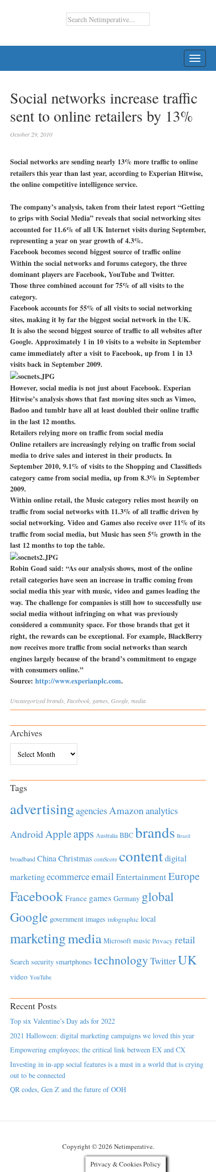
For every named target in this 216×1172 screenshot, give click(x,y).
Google (119, 701)
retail (185, 939)
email (102, 876)
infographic (123, 919)
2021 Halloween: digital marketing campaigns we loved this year (102, 1035)
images (95, 919)
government (66, 919)
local (148, 918)
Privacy (162, 940)
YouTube (40, 977)
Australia (107, 835)
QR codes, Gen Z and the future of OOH (68, 1089)
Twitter (163, 961)
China (46, 858)
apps (83, 833)
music (141, 940)
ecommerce (68, 876)
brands (55, 701)
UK (187, 959)
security (42, 961)
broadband (22, 859)
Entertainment (141, 877)
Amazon (126, 810)
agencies (91, 810)
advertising (42, 808)
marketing (38, 938)
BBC (126, 835)
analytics (162, 810)
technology (121, 960)
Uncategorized (27, 701)
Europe (183, 876)
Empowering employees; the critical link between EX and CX (97, 1049)
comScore (105, 859)
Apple (58, 834)
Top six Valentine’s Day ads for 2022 (62, 1021)
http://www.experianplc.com (78, 680)
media (138, 701)
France (76, 898)
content (141, 855)
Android (26, 834)
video (19, 976)
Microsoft (117, 940)
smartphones (74, 961)
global (158, 896)
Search (19, 961)
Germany (127, 898)
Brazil (183, 835)
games (100, 701)
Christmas (75, 858)
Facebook (78, 701)
